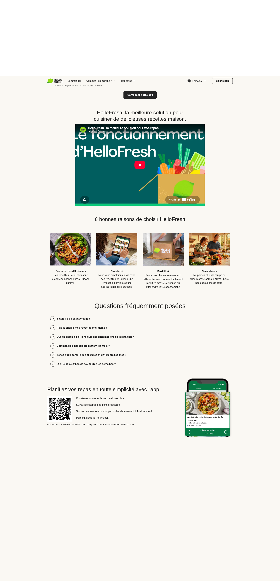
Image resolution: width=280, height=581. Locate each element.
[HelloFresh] (54, 4)
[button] (198, 4)
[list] (140, 181)
